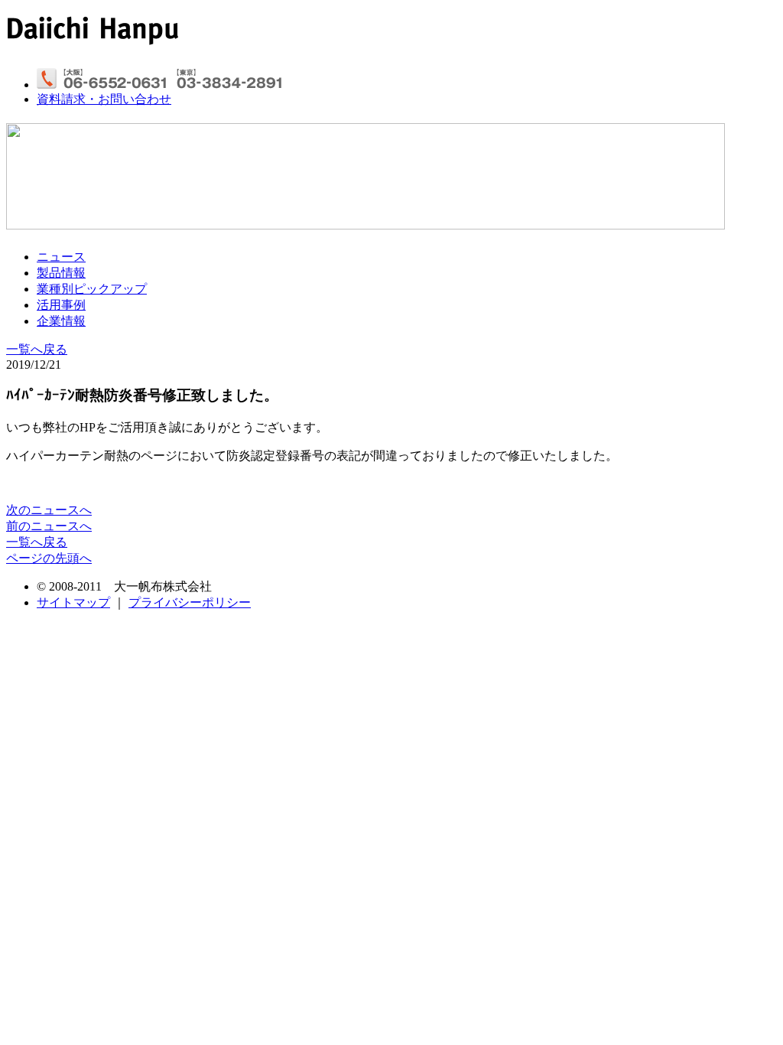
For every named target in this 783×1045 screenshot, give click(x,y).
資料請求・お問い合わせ (104, 99)
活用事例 (61, 304)
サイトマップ (73, 602)
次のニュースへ (49, 509)
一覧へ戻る (36, 349)
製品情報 (61, 272)
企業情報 (61, 320)
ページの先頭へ (49, 558)
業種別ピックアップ (92, 288)
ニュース (61, 256)
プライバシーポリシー (189, 602)
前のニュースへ (49, 525)
